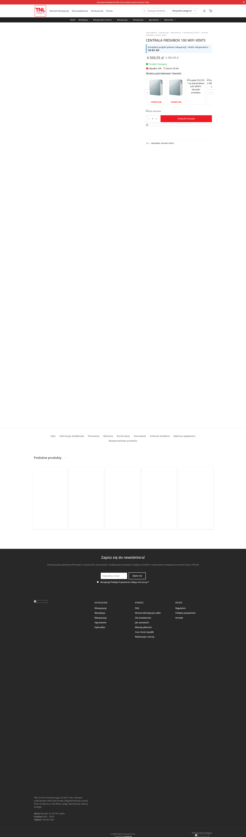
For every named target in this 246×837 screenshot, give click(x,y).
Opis (53, 436)
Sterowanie (140, 436)
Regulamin (180, 608)
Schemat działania (160, 436)
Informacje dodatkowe (71, 436)
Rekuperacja (122, 20)
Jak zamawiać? (142, 622)
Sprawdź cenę (156, 102)
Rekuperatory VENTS (191, 32)
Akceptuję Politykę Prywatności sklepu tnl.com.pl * (124, 582)
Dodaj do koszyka (186, 118)
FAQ (137, 608)
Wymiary (108, 436)
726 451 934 (153, 50)
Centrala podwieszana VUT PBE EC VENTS (86, 511)
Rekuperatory (176, 32)
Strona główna (151, 32)
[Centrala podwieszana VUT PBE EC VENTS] (87, 491)
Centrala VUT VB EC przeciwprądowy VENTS (118, 511)
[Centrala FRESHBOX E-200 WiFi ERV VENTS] (159, 491)
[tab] (53, 436)
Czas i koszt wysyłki (144, 632)
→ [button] (210, 92)
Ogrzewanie (154, 20)
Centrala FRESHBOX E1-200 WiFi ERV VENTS (194, 511)
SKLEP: (73, 20)
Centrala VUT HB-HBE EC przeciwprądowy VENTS (45, 511)
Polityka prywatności (185, 613)
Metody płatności (143, 627)
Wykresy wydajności (184, 436)
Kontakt (179, 617)
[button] (152, 531)
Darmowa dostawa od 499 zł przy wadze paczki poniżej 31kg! (123, 2)
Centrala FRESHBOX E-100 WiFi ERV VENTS (176, 91)
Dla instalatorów (80, 10)
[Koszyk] (210, 10)
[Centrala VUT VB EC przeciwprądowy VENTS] (123, 491)
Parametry (93, 436)
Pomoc (109, 10)
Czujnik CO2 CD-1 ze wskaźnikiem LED (196, 91)
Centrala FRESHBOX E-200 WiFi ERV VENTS (159, 511)
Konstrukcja (123, 436)
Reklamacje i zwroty (144, 636)
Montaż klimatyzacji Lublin (148, 613)
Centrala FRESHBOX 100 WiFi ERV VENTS (156, 91)
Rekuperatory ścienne (102, 20)
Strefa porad (97, 10)
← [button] (147, 92)
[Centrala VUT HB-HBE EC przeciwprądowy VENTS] (50, 491)
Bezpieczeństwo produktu (123, 440)
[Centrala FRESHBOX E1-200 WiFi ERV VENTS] (196, 491)
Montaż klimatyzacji (59, 10)
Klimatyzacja (138, 20)
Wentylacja (83, 20)
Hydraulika (168, 20)
